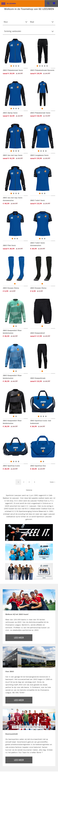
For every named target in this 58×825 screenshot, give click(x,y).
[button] (11, 66)
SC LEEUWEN (11, 3)
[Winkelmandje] (54, 3)
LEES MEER (19, 637)
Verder (52, 482)
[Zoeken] (48, 3)
